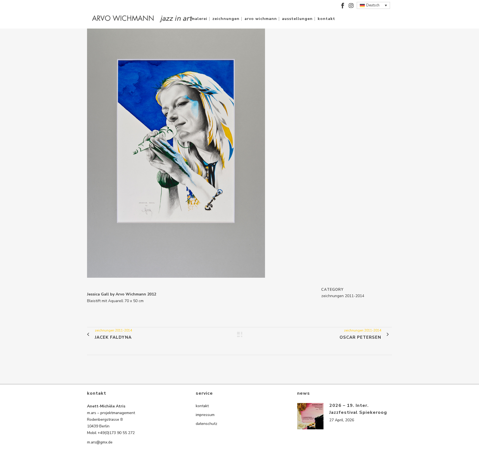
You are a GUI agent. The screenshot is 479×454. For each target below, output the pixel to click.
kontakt (202, 406)
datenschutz (206, 423)
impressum (205, 414)
